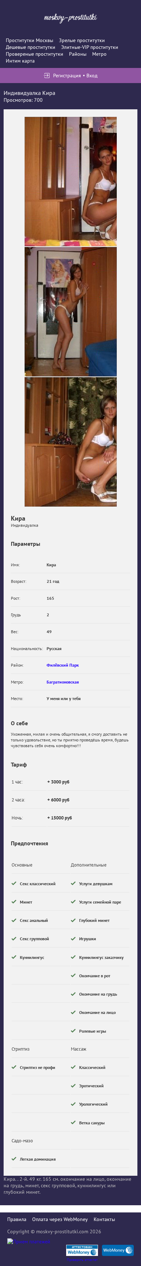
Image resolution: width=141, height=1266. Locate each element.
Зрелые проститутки (82, 40)
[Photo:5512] (71, 311)
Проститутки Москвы (29, 40)
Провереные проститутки (34, 54)
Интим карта (20, 61)
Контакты (104, 1219)
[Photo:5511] (71, 181)
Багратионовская (63, 682)
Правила (16, 1219)
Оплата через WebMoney (60, 1219)
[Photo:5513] (71, 442)
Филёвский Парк (63, 665)
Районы (77, 54)
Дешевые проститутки (30, 47)
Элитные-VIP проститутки (89, 47)
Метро (99, 54)
